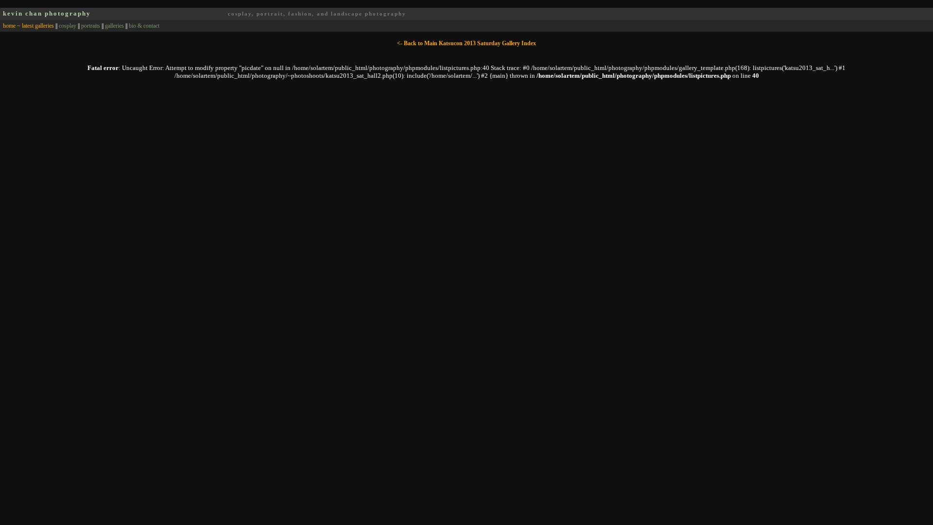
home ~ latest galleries (28, 25)
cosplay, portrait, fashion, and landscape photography (317, 14)
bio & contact (144, 25)
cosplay (67, 25)
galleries (114, 25)
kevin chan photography (47, 13)
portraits (90, 25)
